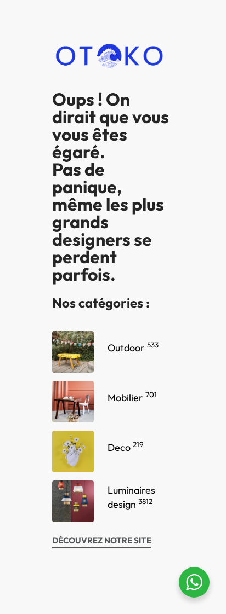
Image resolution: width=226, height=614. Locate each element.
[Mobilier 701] (73, 401)
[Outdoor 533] (73, 352)
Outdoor (133, 347)
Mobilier (132, 397)
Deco (126, 447)
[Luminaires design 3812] (73, 501)
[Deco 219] (73, 451)
